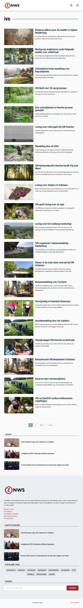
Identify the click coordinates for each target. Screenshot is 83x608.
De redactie (8, 511)
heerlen (22, 570)
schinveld (65, 570)
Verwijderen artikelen (11, 514)
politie (52, 574)
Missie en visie (9, 509)
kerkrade (31, 570)
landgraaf (42, 570)
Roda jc (31, 574)
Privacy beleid (75, 602)
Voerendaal (42, 574)
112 (74, 570)
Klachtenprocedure (10, 516)
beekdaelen (54, 570)
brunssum (11, 570)
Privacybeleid (8, 518)
